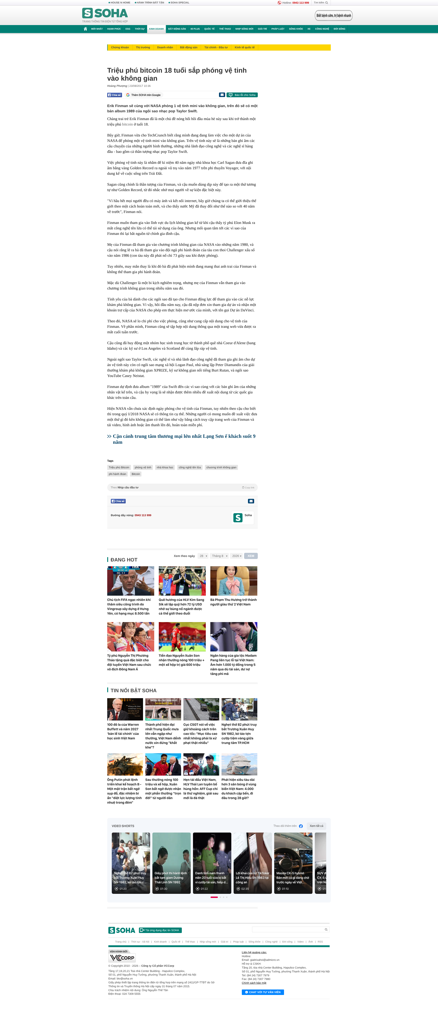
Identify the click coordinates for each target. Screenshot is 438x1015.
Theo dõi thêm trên (285, 826)
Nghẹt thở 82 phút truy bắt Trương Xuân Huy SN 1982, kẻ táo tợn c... (130, 877)
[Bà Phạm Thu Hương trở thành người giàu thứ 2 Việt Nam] (233, 581)
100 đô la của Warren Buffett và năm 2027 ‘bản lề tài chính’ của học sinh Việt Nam (123, 731)
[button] (214, 897)
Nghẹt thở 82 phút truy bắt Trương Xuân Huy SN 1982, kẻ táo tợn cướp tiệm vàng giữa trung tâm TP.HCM (239, 734)
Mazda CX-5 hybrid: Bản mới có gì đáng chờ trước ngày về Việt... (292, 877)
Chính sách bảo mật (254, 982)
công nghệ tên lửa (190, 467)
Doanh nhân (165, 47)
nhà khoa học (165, 467)
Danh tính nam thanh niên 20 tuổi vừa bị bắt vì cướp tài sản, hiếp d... (211, 877)
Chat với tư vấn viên (265, 992)
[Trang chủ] (105, 15)
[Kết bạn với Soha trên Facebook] (238, 518)
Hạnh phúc (114, 29)
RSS (320, 942)
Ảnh (310, 942)
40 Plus (195, 29)
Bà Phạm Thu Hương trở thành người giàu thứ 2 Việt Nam (233, 602)
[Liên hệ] (251, 501)
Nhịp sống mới (244, 29)
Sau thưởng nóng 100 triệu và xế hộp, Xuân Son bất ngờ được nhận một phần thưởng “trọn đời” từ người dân (163, 789)
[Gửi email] (222, 94)
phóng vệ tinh (143, 467)
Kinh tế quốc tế (245, 47)
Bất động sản (177, 29)
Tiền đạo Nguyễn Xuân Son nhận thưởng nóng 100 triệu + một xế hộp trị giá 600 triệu (181, 660)
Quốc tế (209, 29)
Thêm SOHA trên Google (146, 95)
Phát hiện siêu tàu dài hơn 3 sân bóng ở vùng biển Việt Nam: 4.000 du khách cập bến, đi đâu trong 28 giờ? (239, 789)
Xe (309, 29)
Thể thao (225, 29)
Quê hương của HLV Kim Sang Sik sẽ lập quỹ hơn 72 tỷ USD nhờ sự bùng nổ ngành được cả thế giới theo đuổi (181, 606)
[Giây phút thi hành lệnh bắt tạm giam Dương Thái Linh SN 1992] (171, 863)
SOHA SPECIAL (180, 2)
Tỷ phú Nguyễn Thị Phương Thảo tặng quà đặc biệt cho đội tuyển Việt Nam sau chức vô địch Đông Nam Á (129, 662)
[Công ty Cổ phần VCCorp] (163, 956)
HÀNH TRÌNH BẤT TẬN (150, 2)
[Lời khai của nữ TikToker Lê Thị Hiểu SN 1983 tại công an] (253, 863)
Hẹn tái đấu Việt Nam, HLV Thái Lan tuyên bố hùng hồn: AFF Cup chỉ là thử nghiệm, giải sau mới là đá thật (200, 789)
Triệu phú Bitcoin (119, 467)
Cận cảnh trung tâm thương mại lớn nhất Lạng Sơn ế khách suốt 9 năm (184, 439)
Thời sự (139, 29)
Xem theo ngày (184, 556)
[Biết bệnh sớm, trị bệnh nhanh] (333, 15)
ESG (127, 29)
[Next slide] (320, 865)
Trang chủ (120, 942)
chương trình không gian (221, 467)
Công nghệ (322, 29)
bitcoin (127, 124)
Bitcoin (136, 474)
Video (300, 942)
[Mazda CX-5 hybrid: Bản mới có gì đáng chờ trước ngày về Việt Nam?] (293, 863)
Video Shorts (123, 826)
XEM (251, 556)
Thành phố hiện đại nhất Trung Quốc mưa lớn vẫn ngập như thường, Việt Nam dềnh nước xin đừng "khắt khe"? (163, 736)
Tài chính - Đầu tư (216, 47)
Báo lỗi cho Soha (245, 95)
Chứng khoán (120, 47)
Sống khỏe (296, 29)
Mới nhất (97, 29)
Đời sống (339, 29)
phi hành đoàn (117, 474)
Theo (182, 487)
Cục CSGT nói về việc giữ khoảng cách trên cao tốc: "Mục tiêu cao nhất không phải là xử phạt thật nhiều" (200, 734)
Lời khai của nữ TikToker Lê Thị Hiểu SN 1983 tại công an (252, 877)
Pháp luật (277, 29)
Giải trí (262, 29)
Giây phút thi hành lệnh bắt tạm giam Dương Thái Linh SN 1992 (171, 877)
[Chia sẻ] (114, 95)
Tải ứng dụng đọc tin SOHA (162, 930)
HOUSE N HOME (120, 2)
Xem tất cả (316, 826)
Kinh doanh (156, 29)
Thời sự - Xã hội (140, 942)
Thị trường (143, 47)
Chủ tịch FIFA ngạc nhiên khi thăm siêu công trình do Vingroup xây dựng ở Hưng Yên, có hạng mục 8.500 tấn (129, 606)
